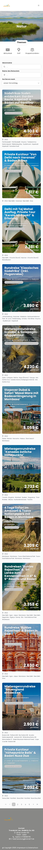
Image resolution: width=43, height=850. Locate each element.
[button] (38, 5)
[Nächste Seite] (33, 804)
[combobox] (21, 75)
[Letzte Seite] (37, 804)
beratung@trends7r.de (25, 839)
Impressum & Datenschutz (27, 848)
